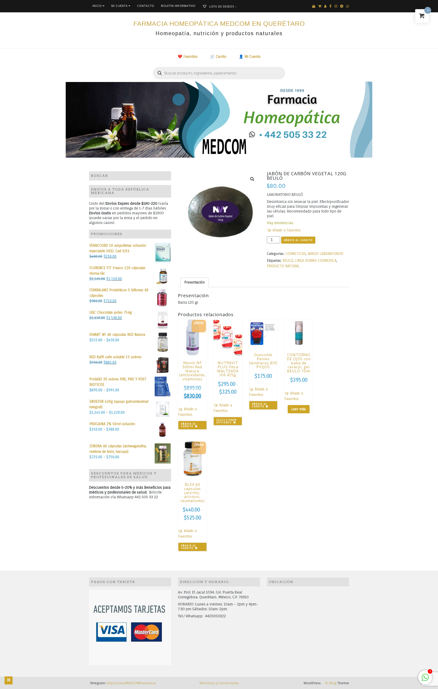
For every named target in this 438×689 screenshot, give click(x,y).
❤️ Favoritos (188, 56)
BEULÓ (288, 260)
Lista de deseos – (222, 6)
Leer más (298, 409)
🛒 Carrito (218, 56)
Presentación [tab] (194, 282)
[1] (425, 680)
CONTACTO (145, 6)
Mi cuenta (119, 6)
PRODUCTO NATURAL (283, 266)
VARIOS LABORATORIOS (325, 254)
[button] (252, 179)
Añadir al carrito (298, 240)
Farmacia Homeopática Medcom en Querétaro (219, 23)
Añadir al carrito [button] (188, 425)
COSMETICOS (295, 254)
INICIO (97, 6)
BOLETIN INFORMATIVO (178, 6)
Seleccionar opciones (226, 421)
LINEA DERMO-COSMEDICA (315, 260)
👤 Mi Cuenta (249, 56)
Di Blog (330, 683)
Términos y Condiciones (219, 683)
